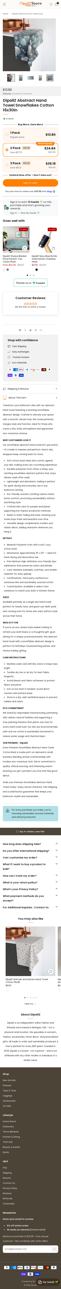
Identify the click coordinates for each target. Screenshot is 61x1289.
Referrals (7, 1198)
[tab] (27, 275)
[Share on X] (25, 330)
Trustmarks (9, 1203)
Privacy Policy (10, 1188)
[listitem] (30, 831)
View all (29, 1004)
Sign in (13, 213)
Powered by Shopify (30, 1281)
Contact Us (9, 1183)
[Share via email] (41, 330)
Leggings (7, 1095)
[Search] (51, 4)
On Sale (7, 1106)
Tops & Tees (9, 1090)
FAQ (5, 1167)
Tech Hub (8, 1142)
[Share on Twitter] (30, 330)
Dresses (7, 1085)
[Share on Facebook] (20, 330)
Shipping (7, 93)
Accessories (9, 1100)
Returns (7, 1178)
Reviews (7, 1193)
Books (6, 1152)
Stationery (8, 1126)
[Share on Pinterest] (35, 330)
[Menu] (4, 4)
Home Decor (9, 1121)
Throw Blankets (11, 1131)
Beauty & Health (11, 1147)
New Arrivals (9, 1080)
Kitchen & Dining (11, 1136)
